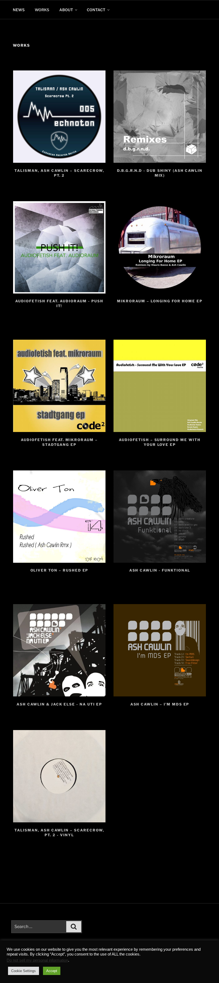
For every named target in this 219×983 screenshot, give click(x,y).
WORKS (42, 9)
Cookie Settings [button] (23, 971)
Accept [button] (51, 971)
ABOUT (66, 9)
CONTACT (96, 9)
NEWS (19, 9)
